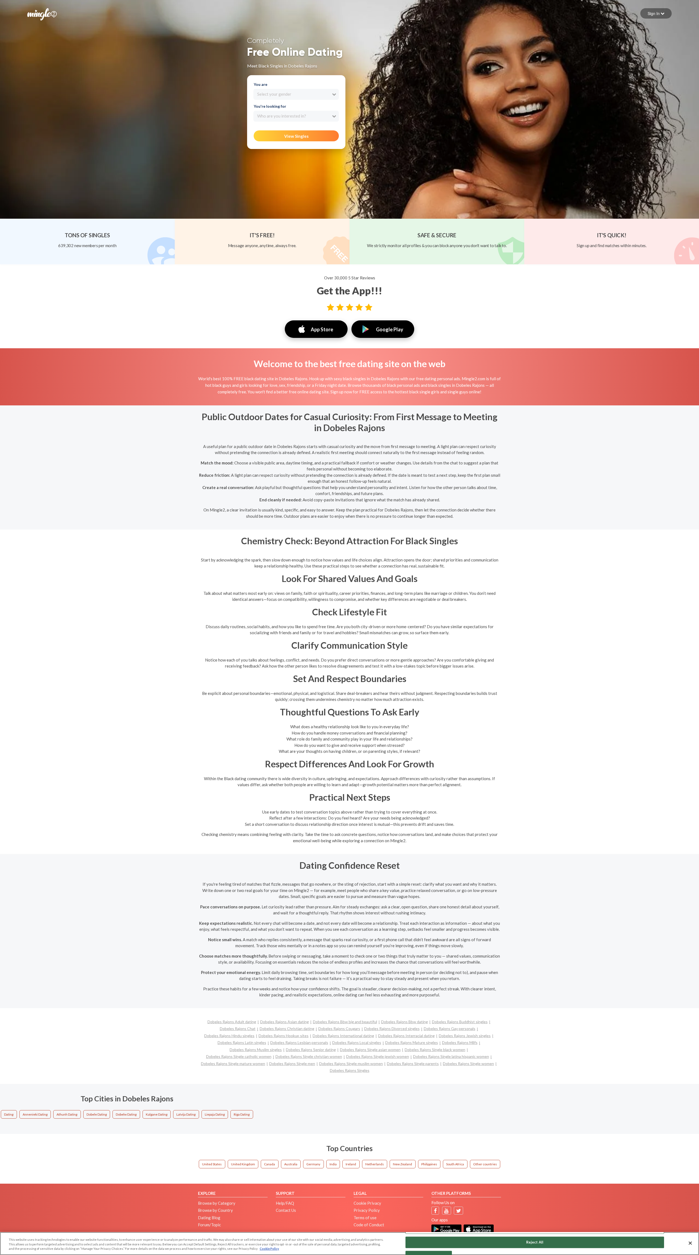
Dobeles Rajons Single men (292, 1063)
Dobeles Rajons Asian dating (284, 1021)
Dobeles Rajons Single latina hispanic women (451, 1056)
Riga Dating (242, 1114)
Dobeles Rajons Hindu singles (229, 1035)
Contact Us (286, 1210)
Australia (290, 1164)
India (333, 1164)
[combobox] (296, 94)
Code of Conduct (369, 1224)
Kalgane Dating (156, 1114)
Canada (269, 1164)
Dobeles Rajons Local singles (356, 1042)
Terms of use (365, 1217)
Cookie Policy (269, 1248)
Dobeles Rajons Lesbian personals (299, 1042)
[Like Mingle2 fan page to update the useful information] (435, 1210)
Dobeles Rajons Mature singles (411, 1042)
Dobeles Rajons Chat (238, 1028)
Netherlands (374, 1164)
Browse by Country (215, 1210)
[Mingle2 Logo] (42, 13)
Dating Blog (209, 1217)
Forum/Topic (209, 1224)
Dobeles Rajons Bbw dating (404, 1021)
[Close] (690, 1243)
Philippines (429, 1164)
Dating (8, 1114)
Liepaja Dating (215, 1114)
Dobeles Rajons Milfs (460, 1042)
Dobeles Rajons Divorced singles (392, 1028)
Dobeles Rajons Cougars (339, 1028)
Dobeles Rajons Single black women (435, 1049)
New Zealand (402, 1164)
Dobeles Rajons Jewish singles (465, 1035)
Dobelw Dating (126, 1114)
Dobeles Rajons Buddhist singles (460, 1021)
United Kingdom (243, 1164)
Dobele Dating (97, 1114)
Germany (313, 1164)
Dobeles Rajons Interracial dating (406, 1035)
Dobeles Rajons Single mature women (233, 1063)
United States (212, 1164)
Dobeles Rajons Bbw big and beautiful (345, 1021)
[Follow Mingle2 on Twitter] (458, 1210)
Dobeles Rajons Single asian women (370, 1049)
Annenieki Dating (35, 1114)
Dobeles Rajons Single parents (413, 1063)
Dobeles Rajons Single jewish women (377, 1056)
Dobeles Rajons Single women (468, 1063)
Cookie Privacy (367, 1203)
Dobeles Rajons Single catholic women (238, 1056)
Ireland (351, 1164)
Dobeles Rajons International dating (343, 1035)
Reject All (534, 1242)
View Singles (296, 136)
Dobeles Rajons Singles (349, 1070)
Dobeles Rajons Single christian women (309, 1056)
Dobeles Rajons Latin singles (242, 1042)
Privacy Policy (367, 1210)
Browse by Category (216, 1203)
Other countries (485, 1164)
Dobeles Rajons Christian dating (287, 1028)
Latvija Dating (186, 1114)
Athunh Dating (67, 1114)
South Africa (455, 1164)
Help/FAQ (285, 1203)
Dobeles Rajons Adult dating (232, 1021)
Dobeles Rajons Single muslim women (351, 1063)
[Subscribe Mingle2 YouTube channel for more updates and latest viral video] (446, 1210)
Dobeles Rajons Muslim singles (256, 1049)
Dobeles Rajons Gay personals (449, 1028)
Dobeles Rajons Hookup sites (284, 1035)
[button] (656, 13)
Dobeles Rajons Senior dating (311, 1049)
